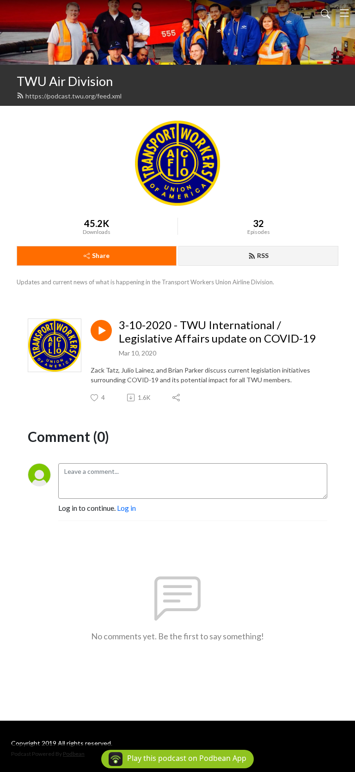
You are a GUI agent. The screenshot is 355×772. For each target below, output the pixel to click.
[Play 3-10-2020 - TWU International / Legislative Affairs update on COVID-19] (101, 330)
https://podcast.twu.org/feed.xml (73, 96)
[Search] (325, 13)
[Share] (176, 397)
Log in (126, 507)
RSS (263, 255)
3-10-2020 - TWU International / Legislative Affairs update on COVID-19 (217, 332)
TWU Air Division (65, 81)
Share (101, 255)
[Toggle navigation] (344, 13)
